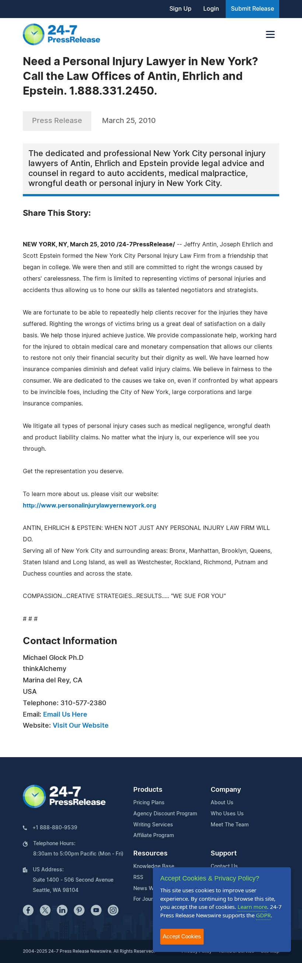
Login (211, 9)
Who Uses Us (227, 813)
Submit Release (252, 9)
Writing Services (153, 824)
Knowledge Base (153, 866)
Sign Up (180, 9)
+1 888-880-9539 (54, 827)
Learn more (252, 906)
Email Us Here (65, 714)
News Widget (149, 888)
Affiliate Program (153, 835)
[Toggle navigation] (270, 34)
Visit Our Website (81, 726)
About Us (222, 802)
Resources (150, 853)
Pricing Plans (149, 802)
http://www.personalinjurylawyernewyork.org (89, 506)
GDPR (263, 915)
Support (224, 853)
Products (147, 790)
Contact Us (224, 866)
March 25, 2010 (129, 120)
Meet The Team (230, 824)
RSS (138, 877)
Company (226, 790)
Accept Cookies (182, 936)
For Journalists (151, 899)
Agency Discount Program (165, 813)
